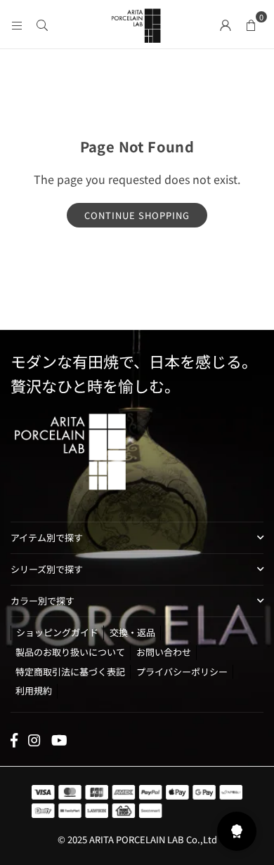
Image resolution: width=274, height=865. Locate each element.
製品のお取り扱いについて (70, 652)
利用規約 (33, 690)
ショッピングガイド (57, 632)
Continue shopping (137, 215)
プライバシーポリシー (182, 671)
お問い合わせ (163, 652)
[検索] (42, 23)
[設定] (225, 24)
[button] (250, 24)
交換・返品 (132, 632)
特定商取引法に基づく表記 (70, 671)
